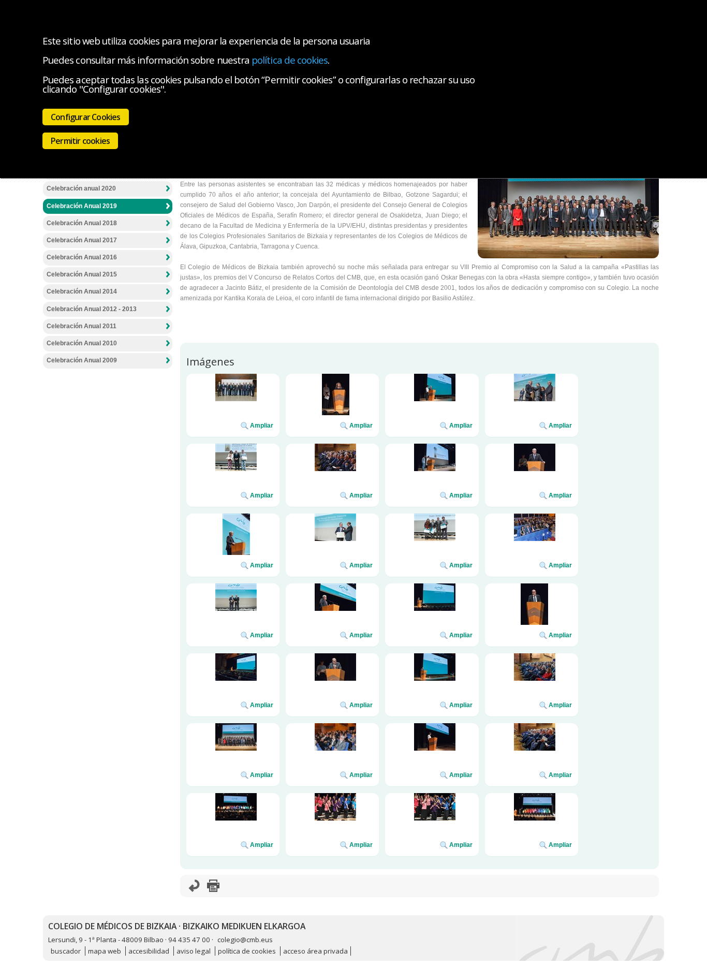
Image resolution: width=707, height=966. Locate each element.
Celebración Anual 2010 (82, 343)
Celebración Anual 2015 (82, 274)
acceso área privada (315, 951)
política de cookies (290, 59)
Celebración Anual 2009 (82, 360)
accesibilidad (148, 951)
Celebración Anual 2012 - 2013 (92, 309)
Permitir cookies (80, 141)
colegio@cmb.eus (245, 939)
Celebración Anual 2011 (81, 326)
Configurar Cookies (86, 117)
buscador (66, 951)
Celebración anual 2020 (81, 188)
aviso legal (193, 951)
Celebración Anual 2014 (82, 291)
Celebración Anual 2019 (82, 206)
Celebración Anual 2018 (82, 223)
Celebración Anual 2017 (82, 240)
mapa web (104, 951)
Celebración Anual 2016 (82, 257)
